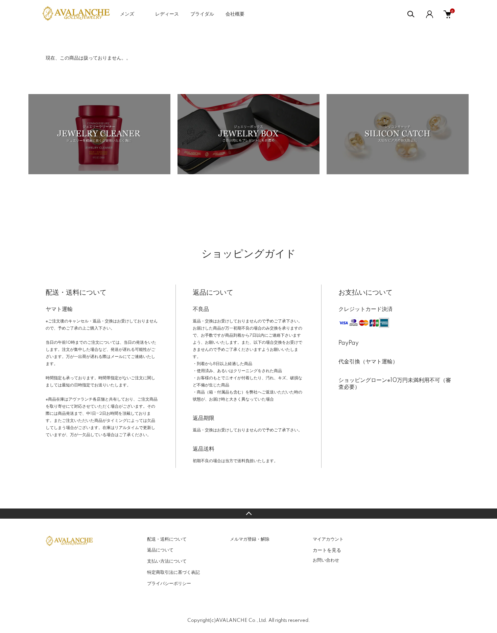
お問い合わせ (326, 560)
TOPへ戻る (248, 513)
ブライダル (202, 14)
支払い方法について (167, 561)
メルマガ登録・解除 (249, 539)
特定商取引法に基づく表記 (173, 572)
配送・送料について (167, 539)
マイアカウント (328, 539)
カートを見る (327, 549)
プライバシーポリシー (169, 583)
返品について (160, 550)
